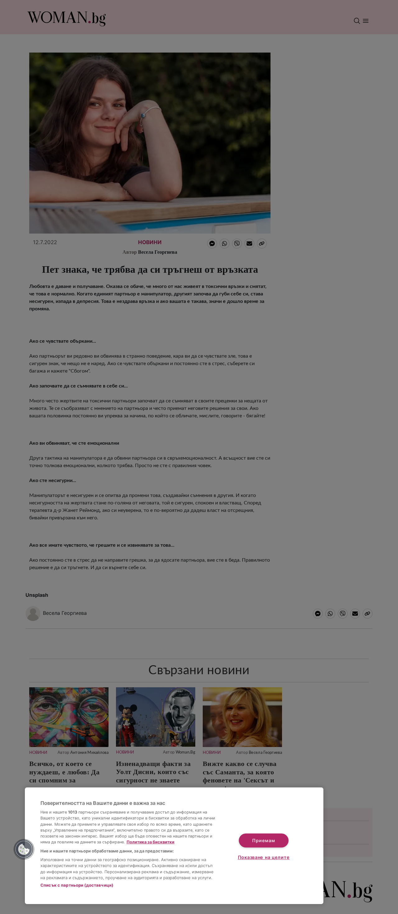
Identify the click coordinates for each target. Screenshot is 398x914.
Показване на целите (264, 857)
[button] (24, 849)
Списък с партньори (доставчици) (76, 885)
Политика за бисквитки (150, 842)
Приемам (263, 840)
